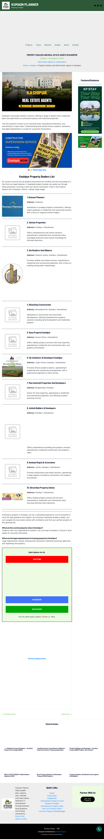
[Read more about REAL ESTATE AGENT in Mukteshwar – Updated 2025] (19, 763)
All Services (52, 796)
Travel (38, 45)
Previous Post (9, 714)
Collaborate (52, 798)
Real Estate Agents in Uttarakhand (52, 62)
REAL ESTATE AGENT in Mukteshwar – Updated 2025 (17, 775)
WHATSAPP (37, 609)
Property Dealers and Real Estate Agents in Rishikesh (84, 775)
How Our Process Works (52, 809)
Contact (75, 45)
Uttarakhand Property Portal (52, 801)
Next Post (67, 714)
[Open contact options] (99, 829)
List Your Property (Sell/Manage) (52, 811)
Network (47, 45)
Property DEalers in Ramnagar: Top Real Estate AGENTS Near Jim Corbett (84, 749)
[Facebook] (98, 5)
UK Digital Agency (60, 831)
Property (28, 45)
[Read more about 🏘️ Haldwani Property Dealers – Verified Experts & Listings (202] (19, 737)
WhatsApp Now (39, 170)
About (66, 45)
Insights (43, 58)
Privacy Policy (49, 829)
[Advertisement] (52, 26)
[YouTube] (95, 5)
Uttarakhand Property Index (52, 806)
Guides (57, 45)
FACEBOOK (37, 600)
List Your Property (87, 799)
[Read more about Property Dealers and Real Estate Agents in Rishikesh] (85, 763)
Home (52, 793)
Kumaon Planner (24, 4)
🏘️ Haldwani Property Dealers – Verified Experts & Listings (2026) (18, 749)
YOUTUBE (37, 559)
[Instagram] (101, 5)
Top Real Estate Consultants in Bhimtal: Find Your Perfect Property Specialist (51, 749)
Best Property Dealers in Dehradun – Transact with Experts (49, 775)
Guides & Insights (52, 803)
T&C (58, 829)
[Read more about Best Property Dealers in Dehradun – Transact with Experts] (52, 763)
